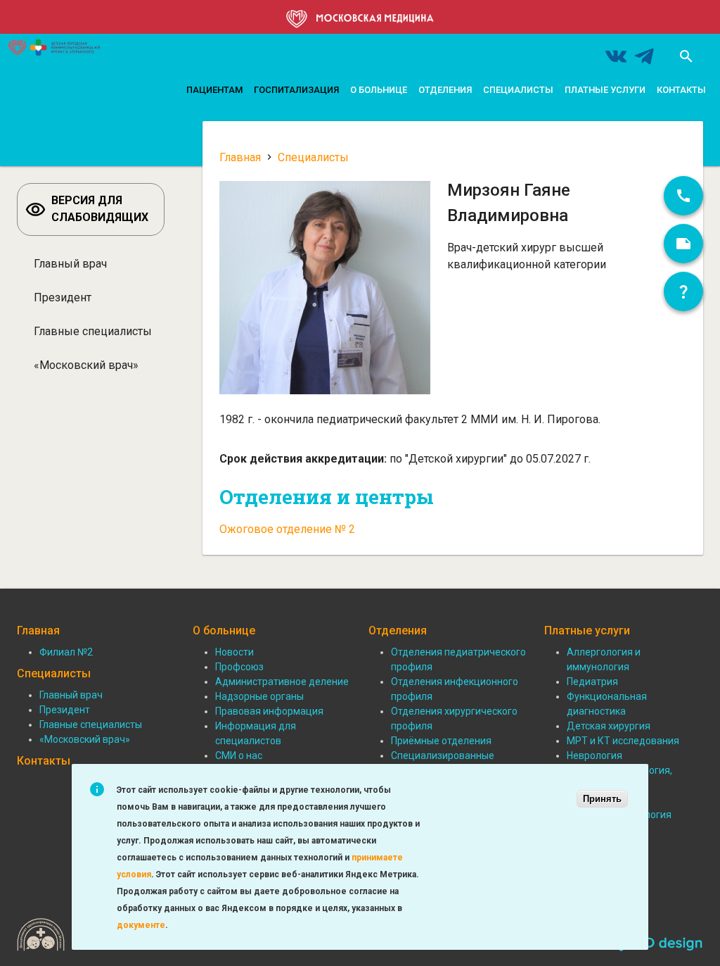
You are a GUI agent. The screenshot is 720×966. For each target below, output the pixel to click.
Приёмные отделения (441, 740)
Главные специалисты (93, 331)
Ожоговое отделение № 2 (287, 529)
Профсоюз (239, 666)
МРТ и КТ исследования (623, 740)
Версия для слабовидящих (99, 209)
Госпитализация (296, 89)
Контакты (681, 89)
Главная (240, 157)
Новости (234, 652)
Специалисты (518, 89)
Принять (602, 799)
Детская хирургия (608, 726)
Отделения (445, 89)
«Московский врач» (86, 365)
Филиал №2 (66, 652)
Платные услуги (605, 89)
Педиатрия (592, 681)
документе (141, 925)
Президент (62, 297)
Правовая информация (269, 711)
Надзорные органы (259, 696)
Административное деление (282, 681)
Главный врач (70, 263)
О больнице (378, 89)
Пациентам (214, 89)
